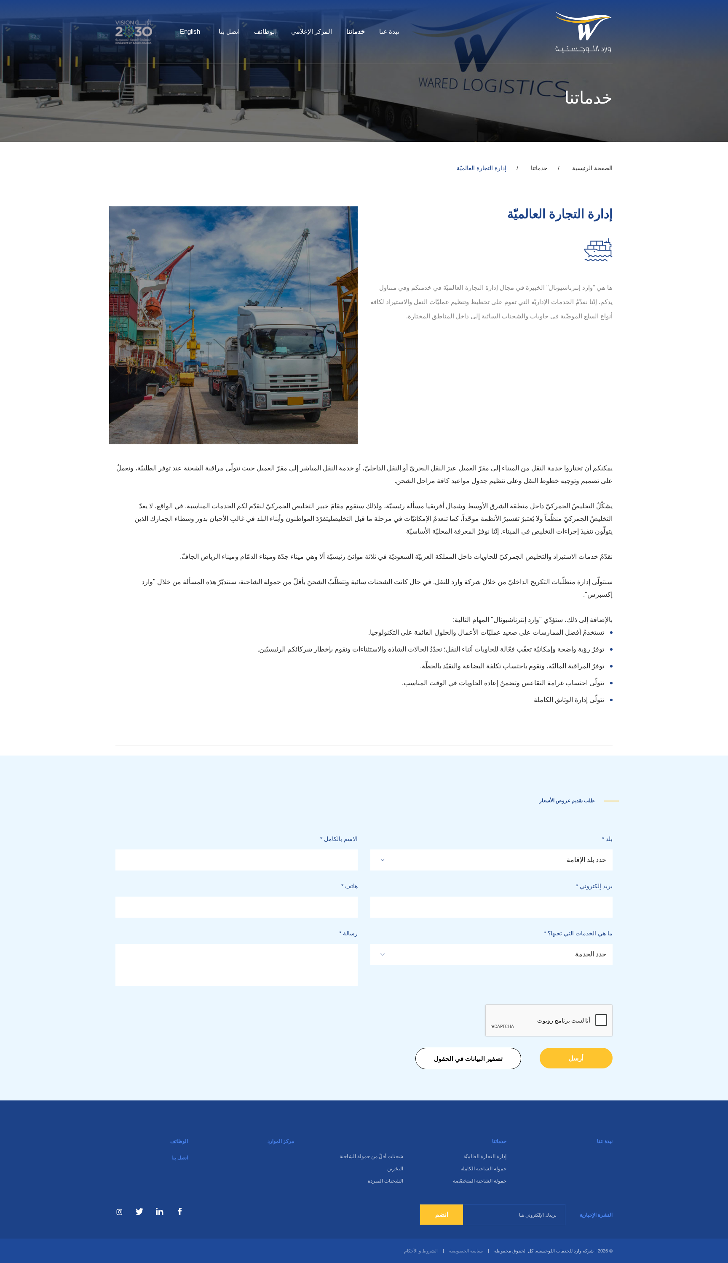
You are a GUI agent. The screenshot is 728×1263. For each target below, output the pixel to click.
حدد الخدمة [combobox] (590, 954)
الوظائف (265, 31)
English (190, 31)
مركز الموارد (281, 1141)
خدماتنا (355, 31)
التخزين (395, 1169)
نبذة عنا (389, 31)
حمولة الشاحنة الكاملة (483, 1169)
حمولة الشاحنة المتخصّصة (479, 1181)
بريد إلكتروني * (594, 886)
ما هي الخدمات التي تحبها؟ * (578, 933)
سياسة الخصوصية (466, 1250)
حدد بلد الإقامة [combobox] (586, 859)
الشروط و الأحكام (421, 1250)
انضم (441, 1214)
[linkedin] (159, 1211)
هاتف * (349, 886)
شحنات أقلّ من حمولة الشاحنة (371, 1156)
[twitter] (139, 1211)
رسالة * (348, 933)
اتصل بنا (229, 31)
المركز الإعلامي (311, 31)
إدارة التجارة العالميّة (484, 1156)
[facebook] (180, 1211)
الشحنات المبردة (385, 1181)
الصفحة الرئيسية (592, 168)
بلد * (607, 839)
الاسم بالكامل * (339, 839)
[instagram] (119, 1211)
